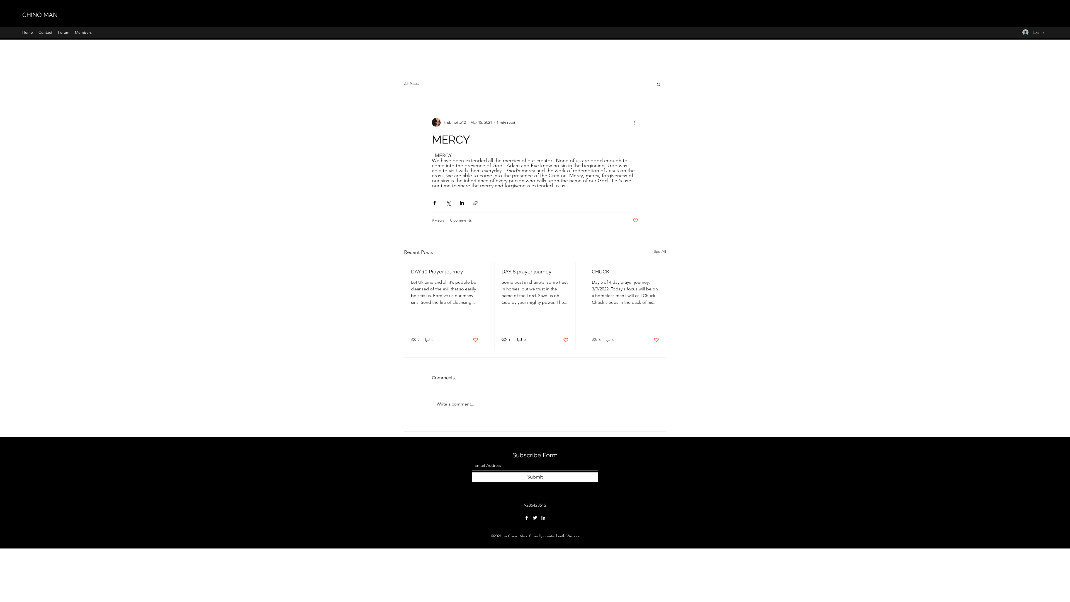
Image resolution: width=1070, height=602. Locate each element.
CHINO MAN (40, 14)
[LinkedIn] (543, 518)
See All (660, 251)
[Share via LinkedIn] (462, 203)
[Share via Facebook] (434, 203)
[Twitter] (535, 518)
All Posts (411, 83)
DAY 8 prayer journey (526, 272)
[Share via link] (475, 203)
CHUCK (600, 272)
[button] (659, 84)
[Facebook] (526, 518)
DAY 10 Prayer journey (437, 272)
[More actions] (634, 122)
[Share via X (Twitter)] (448, 203)
